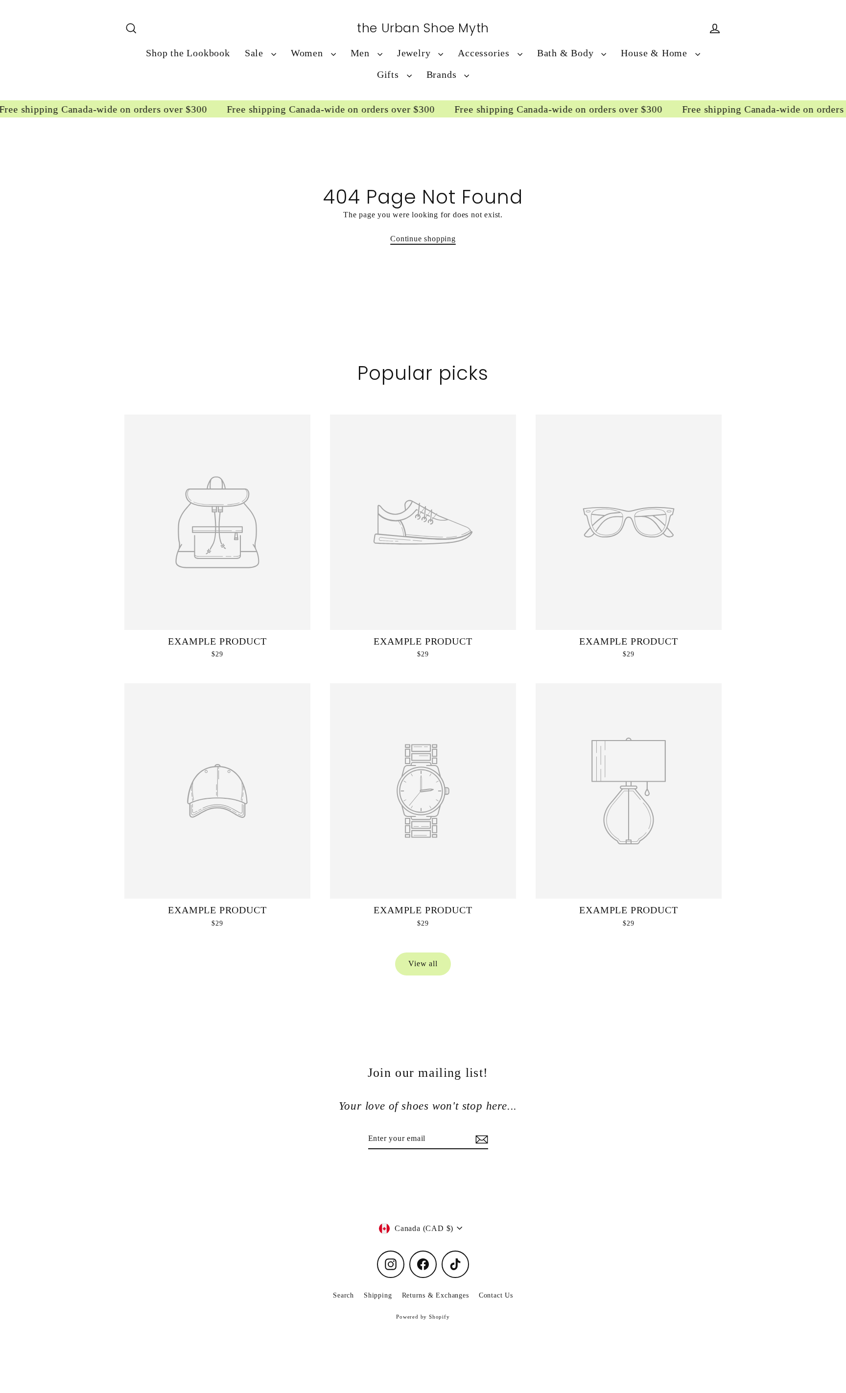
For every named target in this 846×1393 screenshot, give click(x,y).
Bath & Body (567, 53)
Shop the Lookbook (188, 53)
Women (308, 53)
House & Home (655, 53)
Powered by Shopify (422, 1317)
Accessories (485, 53)
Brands (443, 75)
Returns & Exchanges (435, 1295)
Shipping (378, 1295)
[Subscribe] (480, 1139)
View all (422, 963)
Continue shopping (423, 238)
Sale (255, 53)
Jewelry (415, 53)
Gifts (389, 75)
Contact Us (496, 1295)
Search (343, 1295)
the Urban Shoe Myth (423, 28)
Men (362, 53)
